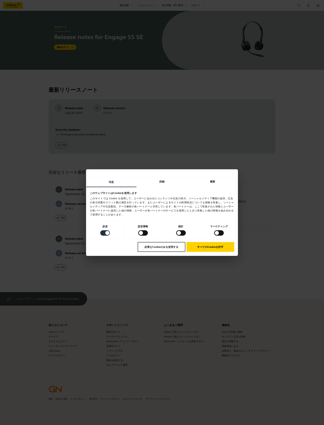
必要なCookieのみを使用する (161, 246)
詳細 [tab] (162, 181)
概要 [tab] (212, 181)
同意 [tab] (111, 181)
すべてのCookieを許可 (210, 246)
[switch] (143, 233)
